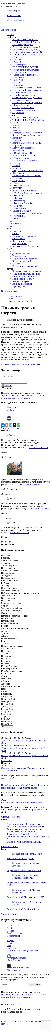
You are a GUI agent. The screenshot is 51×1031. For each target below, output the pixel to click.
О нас (15, 251)
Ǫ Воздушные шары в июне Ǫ (27, 52)
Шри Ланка (18, 173)
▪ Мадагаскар (18, 201)
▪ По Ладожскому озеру (23, 95)
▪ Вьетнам (17, 178)
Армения (16, 130)
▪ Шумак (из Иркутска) (23, 110)
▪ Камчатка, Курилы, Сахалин (26, 87)
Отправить (6, 385)
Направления (13, 936)
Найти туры (7, 727)
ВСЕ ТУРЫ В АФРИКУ (24, 190)
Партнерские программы (24, 258)
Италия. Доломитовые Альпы (26, 143)
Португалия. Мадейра (23, 148)
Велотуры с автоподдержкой (26, 47)
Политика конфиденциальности (22, 950)
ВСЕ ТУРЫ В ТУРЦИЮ (24, 155)
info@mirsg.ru (13, 11)
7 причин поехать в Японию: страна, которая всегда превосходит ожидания (25, 825)
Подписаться (34, 985)
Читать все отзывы (10, 428)
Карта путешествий (21, 261)
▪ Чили (15, 218)
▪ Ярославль (18, 112)
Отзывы (11, 226)
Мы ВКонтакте (18, 958)
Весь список (22, 364)
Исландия (17, 138)
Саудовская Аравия (21, 211)
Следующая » (34, 364)
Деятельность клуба (22, 253)
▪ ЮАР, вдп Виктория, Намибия (27, 193)
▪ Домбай (16, 62)
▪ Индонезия (18, 180)
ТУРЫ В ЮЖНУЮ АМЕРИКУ (27, 213)
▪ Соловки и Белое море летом (27, 102)
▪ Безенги (17, 59)
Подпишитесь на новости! (25, 266)
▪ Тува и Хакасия (20, 105)
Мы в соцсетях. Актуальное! (26, 246)
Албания (16, 127)
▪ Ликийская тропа (21, 158)
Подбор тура (13, 221)
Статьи (15, 233)
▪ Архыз (16, 57)
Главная (10, 34)
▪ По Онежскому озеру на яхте (27, 97)
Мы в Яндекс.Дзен (20, 967)
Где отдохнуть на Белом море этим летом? (21, 802)
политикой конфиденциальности (17, 398)
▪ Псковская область (22, 100)
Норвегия (17, 145)
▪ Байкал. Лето (19, 72)
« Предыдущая (8, 364)
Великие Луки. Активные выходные (24, 842)
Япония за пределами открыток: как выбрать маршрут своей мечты (24, 830)
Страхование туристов (23, 276)
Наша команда (19, 256)
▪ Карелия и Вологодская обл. (26, 90)
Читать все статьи (9, 846)
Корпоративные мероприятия (26, 271)
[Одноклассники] (6, 425)
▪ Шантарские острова (23, 107)
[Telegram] (10, 425)
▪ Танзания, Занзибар (22, 203)
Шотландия (18, 150)
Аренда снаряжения (22, 284)
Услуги (10, 940)
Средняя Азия (19, 208)
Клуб (9, 928)
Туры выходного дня (22, 44)
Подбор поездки (15, 933)
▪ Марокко (17, 198)
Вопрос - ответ (19, 243)
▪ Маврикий (18, 196)
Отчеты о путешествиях (24, 236)
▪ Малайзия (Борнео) (22, 185)
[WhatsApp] (18, 425)
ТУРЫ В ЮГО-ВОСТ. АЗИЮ (26, 175)
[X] (14, 425)
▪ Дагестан (17, 80)
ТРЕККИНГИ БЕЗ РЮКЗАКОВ (28, 54)
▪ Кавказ (16, 82)
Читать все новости (10, 817)
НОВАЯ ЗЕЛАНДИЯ (22, 153)
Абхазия (16, 125)
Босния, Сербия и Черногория (27, 135)
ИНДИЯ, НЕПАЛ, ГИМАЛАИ (27, 170)
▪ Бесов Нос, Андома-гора (25, 75)
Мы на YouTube (14, 970)
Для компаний (14, 223)
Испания (16, 140)
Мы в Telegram (14, 960)
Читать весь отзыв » (38, 447)
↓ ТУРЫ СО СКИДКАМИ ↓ (26, 42)
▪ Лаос (15, 183)
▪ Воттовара (18, 77)
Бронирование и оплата (23, 279)
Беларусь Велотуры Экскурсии (27, 133)
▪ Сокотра (17, 206)
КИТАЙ (16, 165)
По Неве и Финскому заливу (26, 49)
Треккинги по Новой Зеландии (22, 834)
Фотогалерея (18, 238)
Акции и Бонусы (20, 281)
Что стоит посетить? (22, 241)
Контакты (17, 264)
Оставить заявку (9, 291)
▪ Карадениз (18, 163)
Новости (16, 231)
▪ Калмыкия (18, 85)
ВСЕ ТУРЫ (6, 760)
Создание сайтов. (22, 1021)
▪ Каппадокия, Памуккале (24, 160)
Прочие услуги (19, 286)
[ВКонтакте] (3, 425)
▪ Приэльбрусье (19, 65)
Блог (9, 945)
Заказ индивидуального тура (26, 274)
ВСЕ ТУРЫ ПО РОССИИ (25, 67)
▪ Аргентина (18, 216)
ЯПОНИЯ (17, 188)
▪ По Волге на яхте (21, 92)
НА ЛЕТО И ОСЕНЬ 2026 (25, 39)
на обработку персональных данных (21, 394)
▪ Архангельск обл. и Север (25, 70)
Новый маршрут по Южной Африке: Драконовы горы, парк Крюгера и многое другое (24, 786)
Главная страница (15, 296)
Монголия (17, 168)
